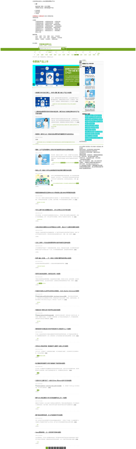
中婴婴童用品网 (49, 23)
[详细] (76, 101)
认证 (59, 54)
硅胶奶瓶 (93, 127)
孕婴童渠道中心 (49, 30)
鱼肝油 (86, 117)
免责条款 (99, 146)
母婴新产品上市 (50, 56)
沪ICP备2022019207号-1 (92, 163)
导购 (97, 127)
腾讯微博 (37, 12)
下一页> (61, 447)
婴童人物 (73, 52)
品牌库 (66, 52)
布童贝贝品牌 (95, 119)
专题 (40, 37)
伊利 (38, 355)
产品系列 (57, 36)
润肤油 (92, 133)
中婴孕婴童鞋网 (39, 26)
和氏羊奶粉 (63, 162)
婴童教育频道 (48, 27)
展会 (48, 37)
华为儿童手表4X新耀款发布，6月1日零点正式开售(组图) (53, 210)
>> (64, 447)
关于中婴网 (82, 146)
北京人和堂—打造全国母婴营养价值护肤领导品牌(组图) (52, 242)
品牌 (40, 36)
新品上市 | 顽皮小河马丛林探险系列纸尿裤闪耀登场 (90, 110)
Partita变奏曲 (88, 119)
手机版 (37, 13)
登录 (45, 16)
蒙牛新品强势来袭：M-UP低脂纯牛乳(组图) (49, 415)
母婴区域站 (55, 39)
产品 (44, 36)
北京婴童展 (87, 127)
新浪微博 (37, 10)
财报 (99, 53)
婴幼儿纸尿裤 (99, 121)
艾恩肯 (86, 121)
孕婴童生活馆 (48, 24)
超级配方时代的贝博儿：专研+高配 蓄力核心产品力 (90, 76)
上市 (38, 54)
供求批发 (60, 37)
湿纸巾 (86, 123)
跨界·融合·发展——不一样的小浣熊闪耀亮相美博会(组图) (53, 258)
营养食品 (97, 133)
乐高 (38, 390)
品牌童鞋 (99, 117)
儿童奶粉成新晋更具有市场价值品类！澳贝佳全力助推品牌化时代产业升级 (90, 87)
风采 (98, 54)
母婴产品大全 (88, 140)
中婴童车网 (57, 21)
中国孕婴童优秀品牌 (89, 125)
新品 (76, 54)
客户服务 (93, 146)
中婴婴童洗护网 (39, 27)
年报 (46, 54)
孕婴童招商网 (57, 24)
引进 (81, 54)
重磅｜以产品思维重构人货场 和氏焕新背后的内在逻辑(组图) (54, 149)
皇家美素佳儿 (92, 121)
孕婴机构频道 (57, 27)
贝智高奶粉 (87, 133)
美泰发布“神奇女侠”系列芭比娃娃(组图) (47, 310)
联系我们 (88, 146)
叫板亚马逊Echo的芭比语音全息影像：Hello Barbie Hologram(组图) (57, 291)
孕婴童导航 (50, 16)
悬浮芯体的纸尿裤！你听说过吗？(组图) (47, 273)
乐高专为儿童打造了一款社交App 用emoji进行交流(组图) (53, 380)
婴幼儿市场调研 (98, 131)
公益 (89, 54)
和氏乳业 (76, 162)
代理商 (42, 39)
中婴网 (34, 20)
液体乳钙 (95, 135)
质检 (55, 54)
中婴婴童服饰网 (39, 21)
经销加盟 (53, 37)
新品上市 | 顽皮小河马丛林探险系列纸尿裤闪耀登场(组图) (53, 170)
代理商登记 (35, 16)
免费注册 (41, 16)
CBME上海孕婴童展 (89, 131)
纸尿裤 (40, 283)
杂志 (52, 36)
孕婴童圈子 (57, 30)
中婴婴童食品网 (49, 21)
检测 (64, 54)
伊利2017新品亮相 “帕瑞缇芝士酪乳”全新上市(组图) (51, 346)
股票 (51, 54)
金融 (42, 54)
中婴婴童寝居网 (49, 26)
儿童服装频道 (58, 26)
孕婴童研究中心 (39, 29)
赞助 (94, 54)
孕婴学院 (87, 52)
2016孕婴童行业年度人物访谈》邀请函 (93, 137)
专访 (44, 37)
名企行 (93, 52)
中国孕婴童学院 (49, 29)
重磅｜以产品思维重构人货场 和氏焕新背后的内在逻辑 (90, 99)
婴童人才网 (38, 32)
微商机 (37, 39)
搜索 (63, 48)
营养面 (100, 119)
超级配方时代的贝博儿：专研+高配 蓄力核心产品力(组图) (53, 92)
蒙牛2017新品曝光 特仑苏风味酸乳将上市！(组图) (51, 398)
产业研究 (60, 52)
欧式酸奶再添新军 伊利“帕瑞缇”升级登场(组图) (50, 363)
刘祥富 (93, 129)
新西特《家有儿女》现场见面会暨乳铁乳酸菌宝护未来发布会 (54, 134)
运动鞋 (96, 125)
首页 (38, 52)
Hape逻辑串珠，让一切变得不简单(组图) (48, 432)
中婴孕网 (57, 23)
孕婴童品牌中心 (39, 30)
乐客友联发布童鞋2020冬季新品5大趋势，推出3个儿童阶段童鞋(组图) (57, 227)
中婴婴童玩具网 (39, 24)
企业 (36, 36)
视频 (48, 36)
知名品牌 (43, 52)
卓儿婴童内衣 (88, 129)
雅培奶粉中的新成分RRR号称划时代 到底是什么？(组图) (53, 329)
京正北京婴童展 (92, 117)
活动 (85, 54)
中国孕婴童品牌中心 (38, 1)
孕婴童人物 (57, 29)
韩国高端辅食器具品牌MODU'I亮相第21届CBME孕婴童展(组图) (55, 192)
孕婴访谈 (80, 52)
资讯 (36, 37)
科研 (68, 54)
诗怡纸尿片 (91, 123)
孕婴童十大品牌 (88, 135)
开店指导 (48, 39)
